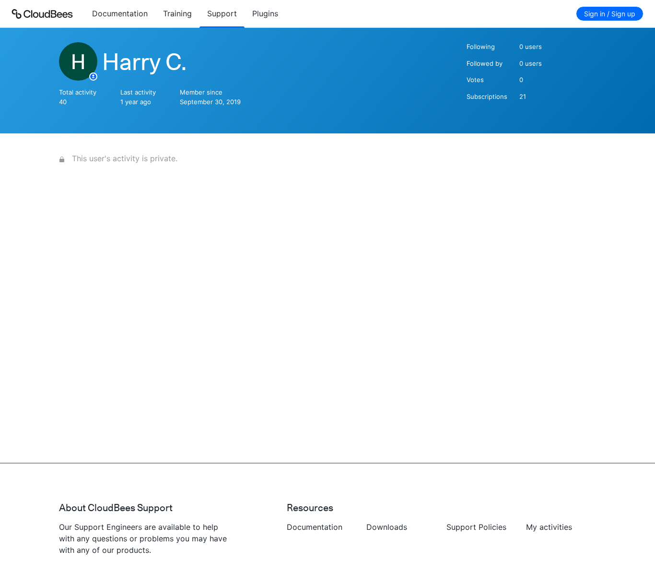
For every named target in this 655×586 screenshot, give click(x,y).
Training (177, 13)
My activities (549, 527)
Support (222, 13)
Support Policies (476, 527)
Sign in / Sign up (609, 14)
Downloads (386, 527)
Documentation (120, 13)
